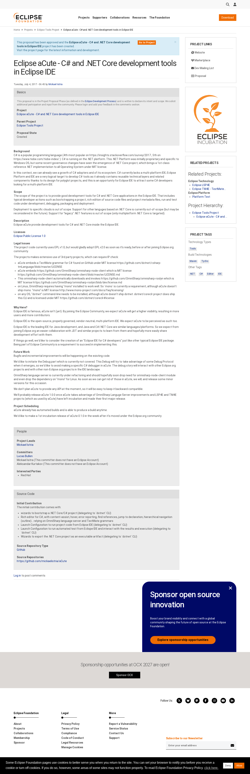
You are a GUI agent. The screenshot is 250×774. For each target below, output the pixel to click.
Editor (210, 273)
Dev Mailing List (204, 68)
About (17, 723)
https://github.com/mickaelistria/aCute (42, 561)
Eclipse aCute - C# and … (211, 216)
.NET (192, 273)
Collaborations (120, 17)
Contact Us (116, 733)
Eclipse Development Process (100, 101)
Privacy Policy (70, 723)
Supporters (99, 17)
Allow (239, 765)
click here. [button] (211, 768)
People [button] (22, 431)
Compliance (69, 733)
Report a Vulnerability (123, 723)
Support (114, 737)
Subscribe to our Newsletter (184, 738)
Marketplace (202, 60)
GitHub (21, 549)
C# (201, 273)
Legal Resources (72, 742)
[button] (175, 42)
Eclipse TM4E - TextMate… (209, 188)
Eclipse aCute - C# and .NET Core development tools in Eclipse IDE (58, 114)
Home (17, 29)
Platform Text (201, 196)
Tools (193, 248)
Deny (228, 765)
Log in (17, 575)
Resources (139, 17)
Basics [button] (21, 92)
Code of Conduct (72, 737)
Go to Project (147, 42)
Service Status (118, 728)
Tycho (204, 261)
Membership (22, 737)
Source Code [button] (26, 494)
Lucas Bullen (25, 456)
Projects (84, 17)
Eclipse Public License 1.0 (30, 236)
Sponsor (19, 742)
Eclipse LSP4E (201, 185)
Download (227, 17)
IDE (220, 273)
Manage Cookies (72, 747)
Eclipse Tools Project (48, 29)
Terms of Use (70, 728)
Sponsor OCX (124, 675)
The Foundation (159, 17)
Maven (193, 261)
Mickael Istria (55, 84)
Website (199, 52)
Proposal (200, 75)
